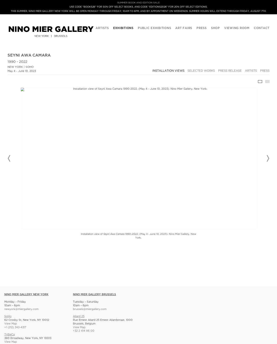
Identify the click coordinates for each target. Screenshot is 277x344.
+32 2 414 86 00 (83, 331)
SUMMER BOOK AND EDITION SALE (138, 3)
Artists (102, 28)
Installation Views (168, 71)
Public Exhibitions (154, 28)
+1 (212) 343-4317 (15, 327)
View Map (10, 324)
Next (267, 158)
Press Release (230, 71)
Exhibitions (123, 28)
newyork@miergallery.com (21, 309)
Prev (9, 158)
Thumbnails (267, 81)
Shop (215, 28)
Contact (261, 28)
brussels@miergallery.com (89, 309)
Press (201, 28)
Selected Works (201, 71)
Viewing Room (237, 28)
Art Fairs (183, 28)
